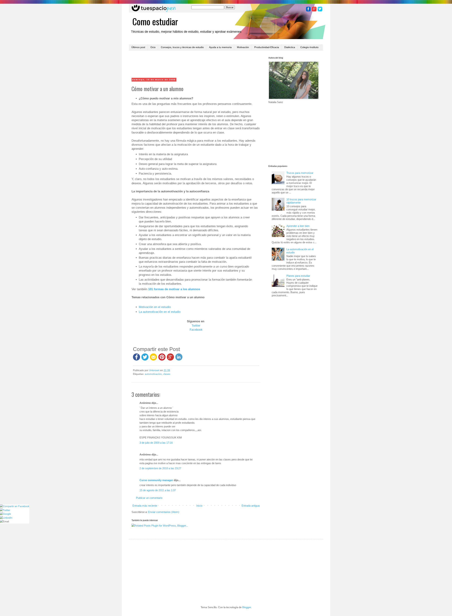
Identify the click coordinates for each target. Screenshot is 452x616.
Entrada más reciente (144, 505)
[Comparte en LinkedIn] (178, 359)
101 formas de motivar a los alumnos (174, 289)
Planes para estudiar (298, 275)
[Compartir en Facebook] (136, 359)
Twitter (196, 325)
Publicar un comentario (149, 497)
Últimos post (138, 47)
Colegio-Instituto (309, 47)
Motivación (243, 47)
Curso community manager (156, 480)
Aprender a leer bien (298, 225)
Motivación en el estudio (155, 307)
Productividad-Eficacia (266, 47)
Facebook (196, 329)
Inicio (199, 505)
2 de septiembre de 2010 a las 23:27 (160, 468)
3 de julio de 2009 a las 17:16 (156, 442)
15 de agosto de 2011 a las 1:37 (157, 490)
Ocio (153, 47)
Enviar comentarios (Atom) (163, 511)
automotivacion (153, 374)
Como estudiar (155, 21)
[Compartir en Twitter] (144, 359)
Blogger (246, 607)
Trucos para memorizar (299, 172)
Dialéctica (289, 47)
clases (166, 374)
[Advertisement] (196, 64)
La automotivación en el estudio (159, 311)
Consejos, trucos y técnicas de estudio (182, 47)
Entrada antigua (251, 505)
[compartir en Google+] (171, 359)
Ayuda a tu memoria (220, 47)
